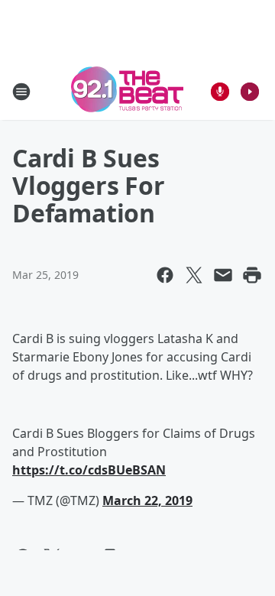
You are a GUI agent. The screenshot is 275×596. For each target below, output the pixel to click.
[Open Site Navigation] (21, 92)
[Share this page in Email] (223, 275)
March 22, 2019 (147, 500)
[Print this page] (252, 275)
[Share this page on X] (194, 275)
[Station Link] (127, 91)
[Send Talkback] (220, 92)
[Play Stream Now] (250, 92)
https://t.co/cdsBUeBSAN (89, 470)
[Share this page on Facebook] (165, 275)
